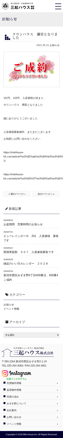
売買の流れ (13, 396)
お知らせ (54, 45)
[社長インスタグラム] (16, 378)
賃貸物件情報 (14, 389)
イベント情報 (11, 308)
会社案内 (11, 410)
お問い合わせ (14, 417)
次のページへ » (46, 193)
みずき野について (16, 403)
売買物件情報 (14, 383)
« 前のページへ (17, 193)
